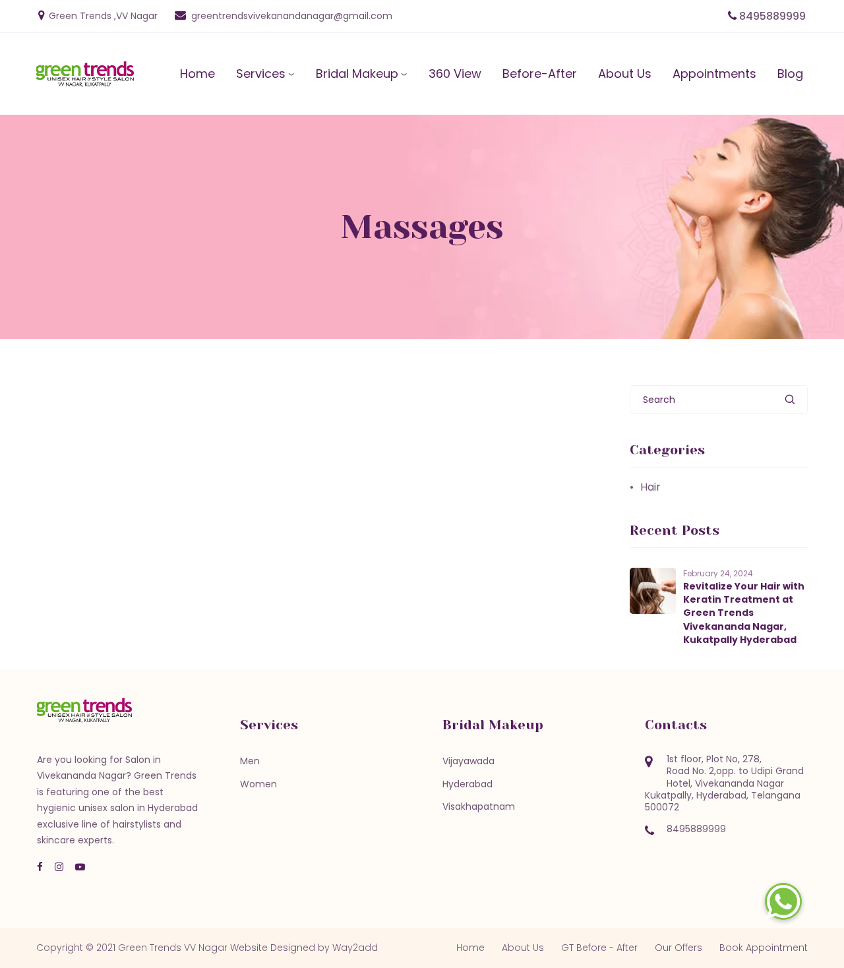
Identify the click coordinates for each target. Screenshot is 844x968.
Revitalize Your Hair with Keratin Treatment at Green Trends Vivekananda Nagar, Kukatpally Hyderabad (743, 613)
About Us (523, 947)
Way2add (355, 947)
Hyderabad (467, 784)
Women (258, 784)
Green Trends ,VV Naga (101, 15)
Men (250, 761)
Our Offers (678, 947)
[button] (783, 901)
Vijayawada (468, 761)
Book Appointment (763, 947)
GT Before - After (599, 947)
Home (470, 947)
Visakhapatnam (478, 806)
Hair (650, 488)
